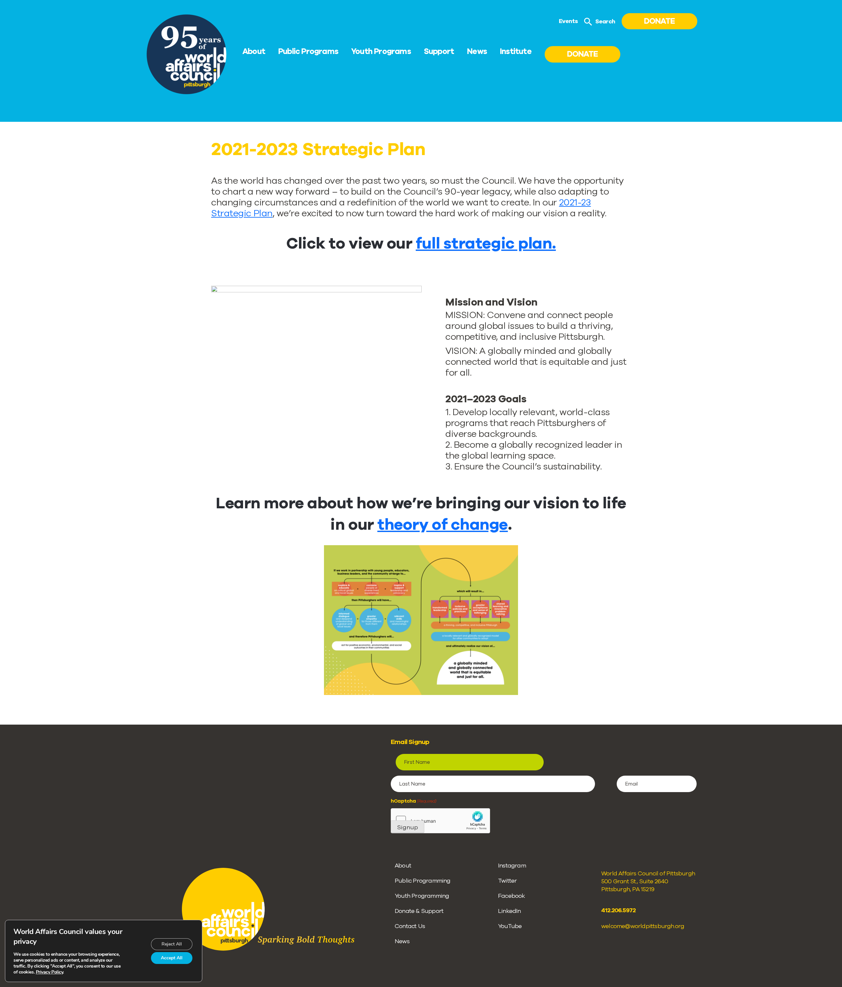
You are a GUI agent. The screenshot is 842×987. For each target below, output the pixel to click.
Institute (516, 51)
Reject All (171, 944)
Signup (407, 827)
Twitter (507, 881)
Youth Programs (381, 51)
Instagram (512, 865)
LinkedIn (509, 911)
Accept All (172, 958)
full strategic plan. (486, 243)
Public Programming (423, 881)
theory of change (442, 524)
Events (568, 21)
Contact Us (410, 926)
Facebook (511, 896)
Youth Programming (422, 896)
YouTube (510, 926)
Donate (659, 21)
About (253, 51)
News (477, 51)
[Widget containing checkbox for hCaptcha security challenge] (440, 820)
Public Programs (308, 51)
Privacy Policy (49, 972)
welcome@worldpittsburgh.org (642, 926)
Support (439, 51)
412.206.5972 (618, 910)
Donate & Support (419, 911)
